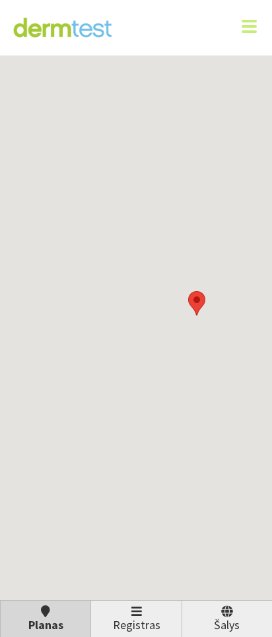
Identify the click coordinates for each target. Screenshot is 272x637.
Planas (45, 624)
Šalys (227, 624)
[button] (197, 303)
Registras (136, 624)
